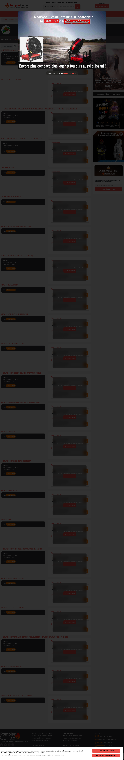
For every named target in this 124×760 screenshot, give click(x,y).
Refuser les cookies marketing (106, 755)
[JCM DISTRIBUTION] (62, 40)
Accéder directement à (62, 73)
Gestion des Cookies (45, 755)
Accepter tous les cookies (106, 751)
